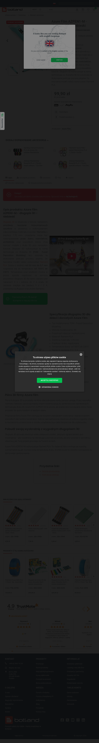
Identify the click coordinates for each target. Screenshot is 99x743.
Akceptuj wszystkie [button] (49, 380)
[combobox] (81, 354)
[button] (49, 386)
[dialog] (49, 371)
